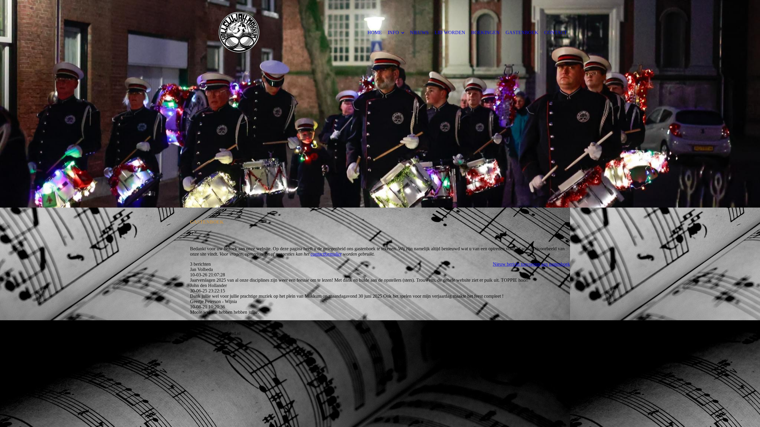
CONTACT (555, 32)
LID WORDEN (450, 32)
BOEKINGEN (485, 32)
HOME (375, 32)
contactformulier (326, 253)
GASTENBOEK (522, 32)
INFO (393, 32)
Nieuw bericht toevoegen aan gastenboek (531, 264)
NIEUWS (419, 32)
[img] (239, 32)
